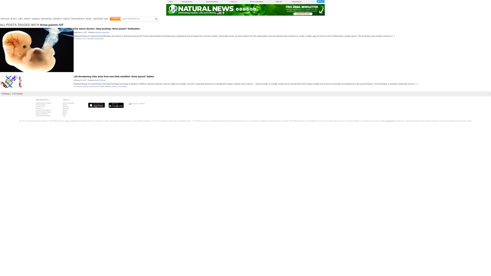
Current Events (93, 86)
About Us (39, 108)
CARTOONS (98, 19)
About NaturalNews (212, 1)
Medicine (108, 86)
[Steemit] (244, 10)
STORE (115, 19)
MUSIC (89, 19)
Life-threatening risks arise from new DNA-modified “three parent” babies (114, 76)
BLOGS (14, 19)
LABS (20, 19)
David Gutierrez (100, 80)
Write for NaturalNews (257, 1)
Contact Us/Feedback (43, 110)
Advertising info (297, 1)
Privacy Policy (41, 105)
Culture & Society (82, 86)
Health (101, 86)
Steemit (65, 110)
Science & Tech (81, 39)
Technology (122, 86)
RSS (106, 19)
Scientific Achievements (95, 39)
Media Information (42, 114)
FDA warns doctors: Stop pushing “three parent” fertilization (107, 28)
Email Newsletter (68, 103)
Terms (73, 121)
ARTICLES (5, 19)
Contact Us (233, 1)
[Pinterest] (240, 10)
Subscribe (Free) (187, 1)
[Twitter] (237, 10)
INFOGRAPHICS (78, 19)
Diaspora (66, 108)
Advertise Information (43, 116)
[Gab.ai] (251, 10)
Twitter (65, 105)
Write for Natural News (43, 112)
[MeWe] (247, 10)
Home (171, 1)
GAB (64, 114)
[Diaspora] (254, 10)
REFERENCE (46, 19)
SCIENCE (36, 19)
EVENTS (27, 19)
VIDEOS (66, 19)
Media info (279, 1)
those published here (388, 121)
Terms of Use (40, 107)
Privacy (67, 121)
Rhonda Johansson (102, 32)
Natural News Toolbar (43, 103)
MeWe (65, 112)
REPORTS (57, 19)
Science (115, 86)
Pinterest (66, 107)
